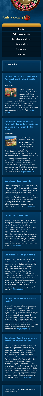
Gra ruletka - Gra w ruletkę (16, 215)
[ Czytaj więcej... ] (27, 172)
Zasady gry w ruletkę (21, 39)
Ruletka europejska (21, 34)
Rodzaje (21, 54)
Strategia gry (21, 49)
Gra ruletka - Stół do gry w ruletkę (20, 255)
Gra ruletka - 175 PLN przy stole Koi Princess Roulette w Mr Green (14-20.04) (21, 79)
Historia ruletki (21, 44)
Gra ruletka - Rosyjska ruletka (18, 181)
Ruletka (21, 29)
